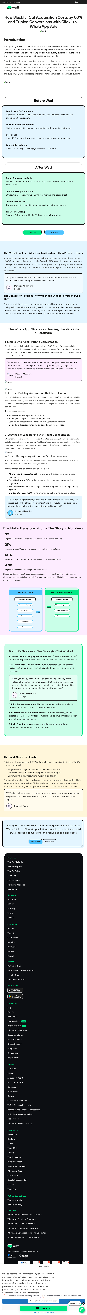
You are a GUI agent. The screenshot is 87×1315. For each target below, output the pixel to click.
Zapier (10, 1143)
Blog (9, 1007)
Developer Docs (14, 1039)
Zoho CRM (12, 1148)
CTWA (10, 1073)
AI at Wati (11, 1068)
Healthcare (12, 889)
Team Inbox (12, 1091)
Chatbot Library (14, 1044)
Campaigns (12, 1087)
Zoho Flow (12, 1189)
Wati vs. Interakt (14, 1200)
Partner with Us (14, 966)
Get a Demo (54, 232)
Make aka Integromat (16, 1166)
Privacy (10, 917)
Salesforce (12, 1134)
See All (10, 956)
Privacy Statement (48, 1312)
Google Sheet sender (17, 1180)
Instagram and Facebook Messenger (23, 1109)
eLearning (11, 875)
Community (12, 1053)
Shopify (10, 1152)
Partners (16, 2)
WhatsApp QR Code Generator (21, 1223)
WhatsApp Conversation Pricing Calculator (26, 1233)
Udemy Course (16, 1026)
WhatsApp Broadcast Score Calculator (24, 1214)
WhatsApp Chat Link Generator (21, 1219)
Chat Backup (13, 1175)
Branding (11, 908)
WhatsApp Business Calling (19, 1123)
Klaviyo (10, 1184)
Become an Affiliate (16, 979)
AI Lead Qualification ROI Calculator (23, 1237)
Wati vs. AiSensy (14, 1204)
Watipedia (12, 1016)
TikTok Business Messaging (19, 1105)
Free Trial (33, 232)
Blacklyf (10, 951)
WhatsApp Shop (14, 1171)
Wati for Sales (13, 871)
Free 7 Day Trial (36, 841)
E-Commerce (13, 880)
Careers (10, 904)
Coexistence (13, 1119)
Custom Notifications (17, 1100)
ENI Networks (13, 937)
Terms (10, 913)
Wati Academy (16, 1021)
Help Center (6, 2)
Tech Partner (13, 975)
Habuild (10, 928)
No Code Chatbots (15, 1082)
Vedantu (11, 933)
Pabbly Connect (14, 1161)
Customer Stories (15, 1035)
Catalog (10, 1096)
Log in (77, 2)
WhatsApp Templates (17, 1030)
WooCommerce (14, 1157)
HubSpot (11, 1139)
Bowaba (10, 942)
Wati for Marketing (15, 862)
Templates (12, 1048)
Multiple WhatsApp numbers (20, 1114)
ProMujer (11, 947)
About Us (11, 899)
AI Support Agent (15, 1078)
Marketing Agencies (16, 885)
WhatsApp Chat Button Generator (22, 1228)
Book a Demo (49, 842)
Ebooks (10, 1012)
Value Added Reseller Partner (20, 970)
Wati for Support (14, 866)
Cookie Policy (36, 1312)
